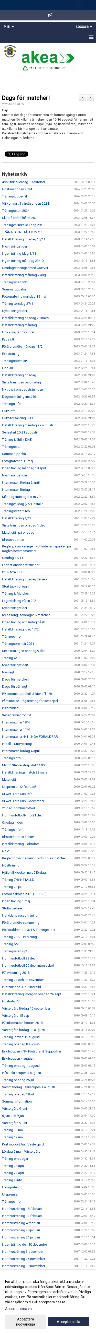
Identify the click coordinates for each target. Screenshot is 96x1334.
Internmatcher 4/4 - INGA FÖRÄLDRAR (30, 737)
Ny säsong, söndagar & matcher (26, 615)
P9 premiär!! (10, 708)
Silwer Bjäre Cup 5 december (23, 801)
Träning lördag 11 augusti (21, 1037)
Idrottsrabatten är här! (18, 837)
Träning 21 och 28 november (23, 980)
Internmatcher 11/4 (16, 729)
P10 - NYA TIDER (14, 572)
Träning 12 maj (13, 1137)
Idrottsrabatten (13, 540)
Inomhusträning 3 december (23, 1252)
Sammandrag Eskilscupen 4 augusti (28, 1087)
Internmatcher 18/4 (16, 722)
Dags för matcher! (26, 98)
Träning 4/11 (11, 658)
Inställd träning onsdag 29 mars (25, 318)
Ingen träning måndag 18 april (24, 468)
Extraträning (10, 354)
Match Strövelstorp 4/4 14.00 (23, 765)
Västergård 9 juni (14, 1108)
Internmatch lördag (16, 490)
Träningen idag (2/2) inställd (23, 504)
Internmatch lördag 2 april (21, 482)
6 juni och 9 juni (13, 1116)
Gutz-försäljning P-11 (17, 418)
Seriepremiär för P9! (16, 715)
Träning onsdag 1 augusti (21, 1066)
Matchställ (9, 779)
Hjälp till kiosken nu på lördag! (24, 872)
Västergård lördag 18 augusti (23, 1030)
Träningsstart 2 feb (16, 511)
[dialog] (48, 1302)
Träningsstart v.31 (15, 282)
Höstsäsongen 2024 (17, 189)
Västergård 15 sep (15, 1015)
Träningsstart (12, 447)
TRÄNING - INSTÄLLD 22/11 (22, 232)
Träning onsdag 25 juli (18, 1080)
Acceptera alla (68, 1322)
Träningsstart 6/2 (14, 951)
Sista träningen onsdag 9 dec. (24, 651)
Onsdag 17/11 (12, 558)
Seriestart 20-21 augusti (19, 432)
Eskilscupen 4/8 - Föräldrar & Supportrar (31, 1051)
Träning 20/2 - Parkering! (20, 937)
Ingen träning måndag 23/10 (23, 261)
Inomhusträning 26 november (23, 1259)
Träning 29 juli (12, 887)
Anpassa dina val (19, 1309)
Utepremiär (10, 1194)
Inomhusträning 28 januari (21, 1230)
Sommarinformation (17, 1101)
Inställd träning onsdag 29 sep (24, 579)
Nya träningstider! (15, 665)
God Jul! (8, 368)
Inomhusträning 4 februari (21, 1223)
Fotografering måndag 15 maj (24, 296)
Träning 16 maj (13, 1130)
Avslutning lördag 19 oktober (23, 182)
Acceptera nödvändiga (25, 1321)
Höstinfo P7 (10, 1001)
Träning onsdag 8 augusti (21, 1044)
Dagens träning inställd (19, 397)
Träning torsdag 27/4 (17, 304)
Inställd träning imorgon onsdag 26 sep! (31, 994)
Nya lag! (8, 672)
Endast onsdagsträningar (20, 565)
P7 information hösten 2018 (22, 1023)
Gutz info (9, 411)
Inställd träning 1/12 (16, 518)
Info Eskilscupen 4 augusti (21, 1073)
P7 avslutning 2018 (15, 973)
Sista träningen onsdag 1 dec (23, 525)
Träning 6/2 (10, 944)
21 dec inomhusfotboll (19, 808)
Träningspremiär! (14, 361)
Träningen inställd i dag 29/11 (24, 225)
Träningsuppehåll (15, 196)
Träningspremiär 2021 (18, 644)
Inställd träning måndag (19, 325)
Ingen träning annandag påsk (23, 622)
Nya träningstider (14, 246)
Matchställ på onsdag (18, 532)
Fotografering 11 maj (17, 461)
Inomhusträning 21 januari (21, 1237)
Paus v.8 (8, 339)
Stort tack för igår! (15, 586)
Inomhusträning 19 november (23, 1266)
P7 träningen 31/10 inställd (21, 987)
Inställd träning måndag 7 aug (24, 275)
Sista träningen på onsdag (21, 382)
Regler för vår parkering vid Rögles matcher (34, 858)
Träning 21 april (13, 1173)
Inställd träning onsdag (19, 375)
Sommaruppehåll (14, 289)
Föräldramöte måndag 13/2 (22, 346)
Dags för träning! (14, 686)
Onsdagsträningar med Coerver (25, 268)
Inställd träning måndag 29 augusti (27, 425)
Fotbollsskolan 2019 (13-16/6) (24, 894)
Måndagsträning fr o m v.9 (21, 497)
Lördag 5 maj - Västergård (21, 1151)
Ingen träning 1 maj (16, 901)
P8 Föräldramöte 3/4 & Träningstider (28, 930)
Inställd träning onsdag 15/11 (23, 239)
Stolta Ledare (12, 908)
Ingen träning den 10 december (25, 1244)
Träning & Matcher (15, 593)
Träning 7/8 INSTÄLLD (18, 880)
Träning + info (12, 1180)
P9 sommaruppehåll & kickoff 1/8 (27, 694)
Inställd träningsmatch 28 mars (24, 772)
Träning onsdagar (15, 1159)
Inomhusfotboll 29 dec (19, 958)
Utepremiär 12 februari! (19, 787)
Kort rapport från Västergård (23, 1144)
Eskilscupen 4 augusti (18, 1058)
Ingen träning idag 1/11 (19, 253)
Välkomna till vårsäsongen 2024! (26, 203)
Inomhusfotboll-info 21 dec (22, 815)
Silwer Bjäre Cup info (17, 794)
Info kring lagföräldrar (18, 332)
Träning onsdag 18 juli (18, 1094)
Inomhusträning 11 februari (22, 1216)
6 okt (5, 851)
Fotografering (12, 1187)
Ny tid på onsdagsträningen (22, 389)
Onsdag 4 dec (12, 822)
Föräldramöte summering (20, 923)
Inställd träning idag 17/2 (20, 629)
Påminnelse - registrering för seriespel (30, 701)
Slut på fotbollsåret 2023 (20, 218)
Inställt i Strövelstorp (17, 744)
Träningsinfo (11, 404)
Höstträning (10, 865)
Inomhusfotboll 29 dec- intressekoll (28, 965)
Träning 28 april (13, 1166)
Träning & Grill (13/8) (17, 439)
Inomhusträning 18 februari (22, 1209)
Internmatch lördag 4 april (21, 751)
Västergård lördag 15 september (26, 1008)
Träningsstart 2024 (15, 211)
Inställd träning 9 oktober (20, 844)
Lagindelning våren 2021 (20, 601)
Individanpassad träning (20, 915)
